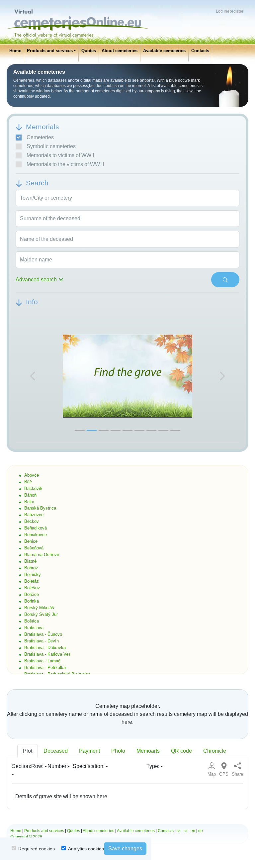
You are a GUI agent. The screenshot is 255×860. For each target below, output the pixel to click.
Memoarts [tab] (148, 751)
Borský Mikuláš (39, 607)
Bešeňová (33, 547)
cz (186, 830)
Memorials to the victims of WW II (65, 164)
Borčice (31, 594)
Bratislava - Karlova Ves (47, 654)
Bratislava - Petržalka (45, 667)
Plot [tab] (27, 751)
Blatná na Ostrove (41, 554)
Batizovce (33, 514)
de (200, 830)
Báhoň (30, 495)
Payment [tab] (89, 751)
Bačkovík (33, 488)
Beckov (31, 521)
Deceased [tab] (55, 751)
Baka (29, 501)
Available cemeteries (164, 50)
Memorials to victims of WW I (60, 155)
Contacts (200, 50)
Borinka (31, 601)
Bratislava (33, 627)
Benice (31, 541)
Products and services (50, 50)
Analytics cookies (86, 848)
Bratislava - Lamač (42, 660)
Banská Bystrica (40, 508)
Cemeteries (40, 137)
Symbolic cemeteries (51, 146)
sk (179, 830)
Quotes (88, 50)
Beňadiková (35, 528)
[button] (32, 376)
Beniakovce (35, 534)
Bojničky (32, 574)
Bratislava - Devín (41, 640)
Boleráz (31, 581)
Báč (28, 481)
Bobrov (31, 567)
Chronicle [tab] (214, 751)
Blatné (30, 561)
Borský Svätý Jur (41, 614)
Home (15, 50)
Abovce (31, 475)
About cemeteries (119, 50)
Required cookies (36, 848)
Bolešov (32, 587)
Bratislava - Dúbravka (45, 647)
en (193, 830)
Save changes (125, 848)
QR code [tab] (181, 751)
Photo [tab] (118, 751)
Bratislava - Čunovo (43, 634)
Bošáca (31, 621)
